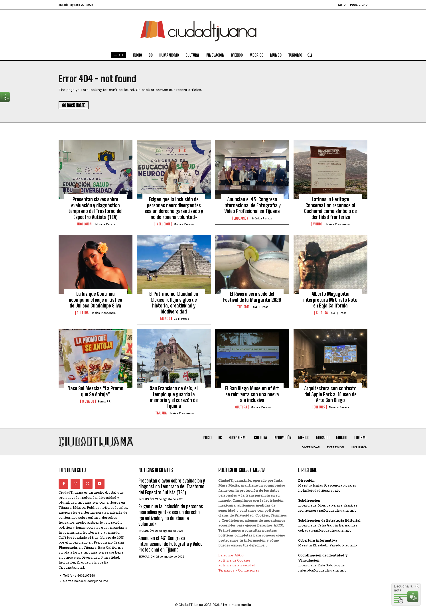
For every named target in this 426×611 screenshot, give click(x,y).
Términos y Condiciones (238, 570)
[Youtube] (100, 484)
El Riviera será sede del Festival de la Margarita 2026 (252, 297)
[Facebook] (63, 484)
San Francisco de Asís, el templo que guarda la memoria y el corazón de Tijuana (174, 397)
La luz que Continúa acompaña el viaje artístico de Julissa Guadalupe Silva (95, 300)
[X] (87, 484)
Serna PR (104, 401)
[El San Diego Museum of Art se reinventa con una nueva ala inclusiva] (252, 358)
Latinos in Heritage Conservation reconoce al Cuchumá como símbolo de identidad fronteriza (330, 208)
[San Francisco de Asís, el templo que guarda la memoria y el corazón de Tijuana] (174, 358)
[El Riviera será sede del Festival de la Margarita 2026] (252, 264)
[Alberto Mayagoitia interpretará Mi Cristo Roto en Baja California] (330, 264)
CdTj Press (181, 318)
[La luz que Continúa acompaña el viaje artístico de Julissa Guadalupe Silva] (95, 264)
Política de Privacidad (236, 565)
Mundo (318, 224)
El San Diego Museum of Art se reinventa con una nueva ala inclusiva (252, 394)
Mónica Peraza (105, 224)
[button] (309, 54)
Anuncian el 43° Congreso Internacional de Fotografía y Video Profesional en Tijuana (252, 205)
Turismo (243, 307)
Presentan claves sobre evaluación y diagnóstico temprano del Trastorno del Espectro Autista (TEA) (95, 208)
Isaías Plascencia (338, 224)
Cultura (83, 313)
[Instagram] (75, 484)
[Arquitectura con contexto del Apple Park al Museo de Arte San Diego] (330, 358)
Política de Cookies (234, 560)
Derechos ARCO (231, 555)
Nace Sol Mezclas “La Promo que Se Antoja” (95, 391)
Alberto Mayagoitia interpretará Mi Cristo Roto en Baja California (330, 300)
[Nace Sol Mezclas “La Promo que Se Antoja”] (95, 358)
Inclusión (84, 224)
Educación (241, 218)
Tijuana (161, 413)
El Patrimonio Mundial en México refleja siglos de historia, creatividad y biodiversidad (173, 302)
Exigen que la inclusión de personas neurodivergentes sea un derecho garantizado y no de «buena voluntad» (174, 208)
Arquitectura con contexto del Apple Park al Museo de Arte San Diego (330, 394)
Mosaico (88, 401)
